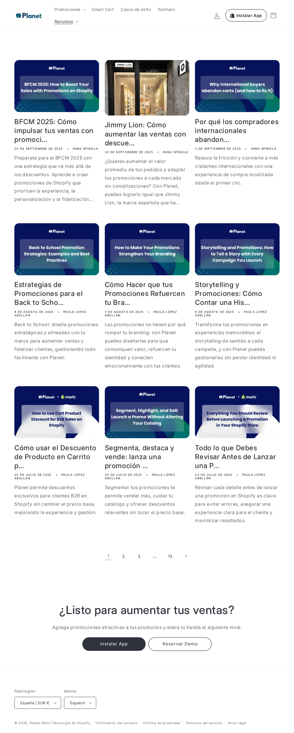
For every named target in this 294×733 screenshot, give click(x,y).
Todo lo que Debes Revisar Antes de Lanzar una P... (235, 457)
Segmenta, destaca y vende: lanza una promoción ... (139, 457)
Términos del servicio (204, 723)
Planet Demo (40, 723)
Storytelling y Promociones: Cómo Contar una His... (228, 293)
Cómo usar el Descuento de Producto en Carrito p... (55, 457)
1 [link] (108, 556)
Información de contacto (117, 723)
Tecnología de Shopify (71, 723)
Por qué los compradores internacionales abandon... (236, 131)
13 (170, 556)
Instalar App (114, 644)
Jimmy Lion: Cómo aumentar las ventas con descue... (145, 134)
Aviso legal (237, 723)
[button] (69, 9)
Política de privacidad (161, 723)
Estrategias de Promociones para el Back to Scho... (48, 293)
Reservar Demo (180, 644)
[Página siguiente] (185, 556)
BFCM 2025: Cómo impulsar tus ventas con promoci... (54, 131)
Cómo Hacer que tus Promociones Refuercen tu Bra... (145, 293)
